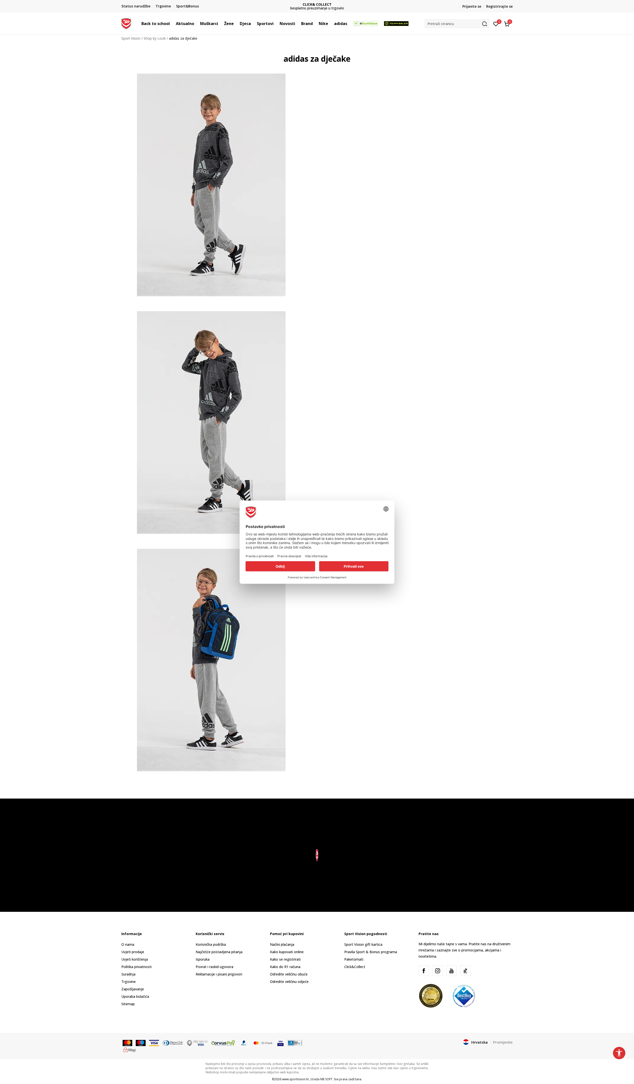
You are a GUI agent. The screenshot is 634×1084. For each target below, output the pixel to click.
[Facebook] (424, 971)
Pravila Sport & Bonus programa (370, 951)
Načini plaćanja (282, 944)
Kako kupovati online (287, 951)
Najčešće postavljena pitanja (219, 951)
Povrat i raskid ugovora (214, 966)
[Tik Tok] (465, 971)
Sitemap (128, 1003)
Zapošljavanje (132, 989)
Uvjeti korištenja (134, 959)
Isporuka (203, 959)
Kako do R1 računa (285, 966)
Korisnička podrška (211, 944)
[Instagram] (438, 971)
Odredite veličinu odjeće (289, 981)
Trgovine (128, 981)
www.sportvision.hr (295, 1079)
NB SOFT (326, 1079)
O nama (127, 944)
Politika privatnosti (136, 966)
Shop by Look (155, 38)
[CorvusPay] (223, 1042)
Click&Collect (354, 966)
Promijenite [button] (503, 1042)
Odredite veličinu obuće (289, 974)
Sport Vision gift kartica (363, 944)
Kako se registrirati (285, 959)
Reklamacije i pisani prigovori (219, 974)
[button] (172, 23)
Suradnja (128, 974)
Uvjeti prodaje (132, 951)
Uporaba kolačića (135, 996)
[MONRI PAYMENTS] (129, 1049)
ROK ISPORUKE (317, 4)
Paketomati (353, 959)
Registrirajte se (499, 6)
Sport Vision (130, 38)
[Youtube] (451, 971)
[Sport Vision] (126, 23)
